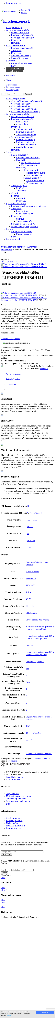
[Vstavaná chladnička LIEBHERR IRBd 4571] (24, 298)
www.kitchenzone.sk (14, 779)
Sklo (28, 682)
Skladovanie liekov (24, 213)
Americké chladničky (26, 144)
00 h (27, 740)
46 (27, 599)
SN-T (29, 547)
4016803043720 (32, 571)
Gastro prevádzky (19, 155)
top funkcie (12, 761)
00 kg (28, 606)
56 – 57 (30, 526)
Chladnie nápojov (19, 185)
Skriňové (20, 188)
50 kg (31, 599)
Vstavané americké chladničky (25, 111)
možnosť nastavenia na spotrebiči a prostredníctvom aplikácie (40, 628)
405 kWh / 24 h (35, 513)
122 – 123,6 (32, 520)
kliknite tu (44, 368)
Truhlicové (21, 190)
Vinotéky (15, 193)
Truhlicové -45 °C (24, 221)
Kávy (13, 236)
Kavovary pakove (24, 234)
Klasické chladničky (25, 139)
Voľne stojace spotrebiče (17, 114)
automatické (31, 578)
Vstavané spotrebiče (15, 98)
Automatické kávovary (21, 231)
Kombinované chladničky (22, 119)
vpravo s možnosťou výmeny (37, 620)
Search (28, 94)
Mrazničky (16, 127)
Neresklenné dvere (35, 180)
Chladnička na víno (25, 147)
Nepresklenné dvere (30, 162)
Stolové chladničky (25, 142)
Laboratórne (22, 211)
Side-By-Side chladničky (22, 116)
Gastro (9, 152)
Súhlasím (45, 1012)
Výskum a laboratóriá (16, 203)
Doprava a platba (13, 87)
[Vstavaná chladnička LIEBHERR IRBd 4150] (18, 293)
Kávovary (10, 229)
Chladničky (21, 160)
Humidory (15, 150)
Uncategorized (13, 239)
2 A (29, 592)
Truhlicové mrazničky (26, 134)
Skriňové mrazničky (25, 132)
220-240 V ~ (31, 585)
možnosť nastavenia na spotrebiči (39, 753)
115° (28, 726)
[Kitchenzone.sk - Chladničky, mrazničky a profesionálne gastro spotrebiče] (9, 11)
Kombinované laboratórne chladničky (28, 206)
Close (3, 877)
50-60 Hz (31, 540)
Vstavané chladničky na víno (24, 109)
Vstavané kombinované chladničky (27, 101)
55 (28, 533)
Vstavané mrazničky (20, 106)
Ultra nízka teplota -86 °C (23, 224)
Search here (5, 870)
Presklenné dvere (29, 165)
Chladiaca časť (32, 613)
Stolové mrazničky (25, 129)
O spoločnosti (11, 85)
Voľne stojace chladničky (22, 137)
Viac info (9, 1016)
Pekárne (15, 196)
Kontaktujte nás (12, 89)
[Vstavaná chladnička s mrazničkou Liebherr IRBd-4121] (24, 264)
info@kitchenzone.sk (14, 777)
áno (27, 668)
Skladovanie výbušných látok (24, 226)
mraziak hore (22, 124)
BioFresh (29, 645)
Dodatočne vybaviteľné (35, 661)
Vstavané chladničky (20, 104)
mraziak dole (22, 121)
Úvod (3, 246)
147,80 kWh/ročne (33, 733)
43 (33, 606)
